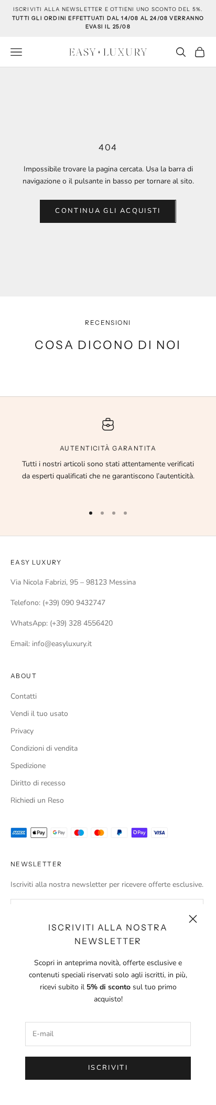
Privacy (22, 731)
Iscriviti (108, 1067)
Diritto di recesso (38, 783)
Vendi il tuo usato (39, 714)
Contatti (23, 696)
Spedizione (28, 766)
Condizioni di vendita (44, 748)
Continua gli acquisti (107, 211)
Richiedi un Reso (37, 800)
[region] (108, 456)
